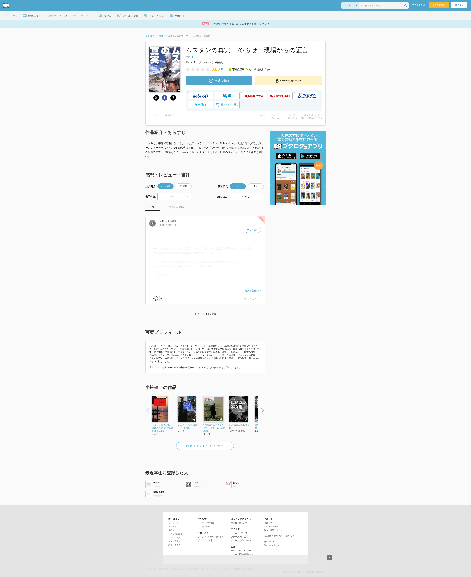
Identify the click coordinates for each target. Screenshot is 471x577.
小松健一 (191, 57)
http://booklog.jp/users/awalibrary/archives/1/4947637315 (186, 252)
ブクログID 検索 (205, 540)
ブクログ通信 (174, 541)
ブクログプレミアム (240, 537)
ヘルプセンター (271, 526)
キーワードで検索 (206, 523)
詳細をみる (250, 298)
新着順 (183, 186)
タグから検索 (204, 526)
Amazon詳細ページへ (291, 80)
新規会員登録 (439, 5)
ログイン (459, 5)
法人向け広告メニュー (274, 530)
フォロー (253, 230)
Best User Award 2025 (241, 550)
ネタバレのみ (176, 206)
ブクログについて (239, 523)
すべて (153, 206)
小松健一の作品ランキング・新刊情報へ (205, 446)
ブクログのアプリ (239, 533)
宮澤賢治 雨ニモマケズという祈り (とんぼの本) (214, 428)
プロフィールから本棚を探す (211, 537)
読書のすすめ (174, 545)
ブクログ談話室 (175, 534)
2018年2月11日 (168, 225)
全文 (256, 186)
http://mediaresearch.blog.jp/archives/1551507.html (183, 266)
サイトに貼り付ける (165, 115)
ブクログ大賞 (174, 537)
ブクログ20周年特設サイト (243, 554)
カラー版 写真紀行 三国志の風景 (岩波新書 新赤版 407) (162, 428)
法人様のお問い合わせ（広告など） (280, 536)
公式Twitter (269, 541)
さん (165, 221)
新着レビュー (174, 530)
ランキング (173, 523)
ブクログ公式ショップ (241, 540)
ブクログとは (418, 5)
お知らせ (268, 523)
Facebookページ (271, 545)
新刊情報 (172, 526)
